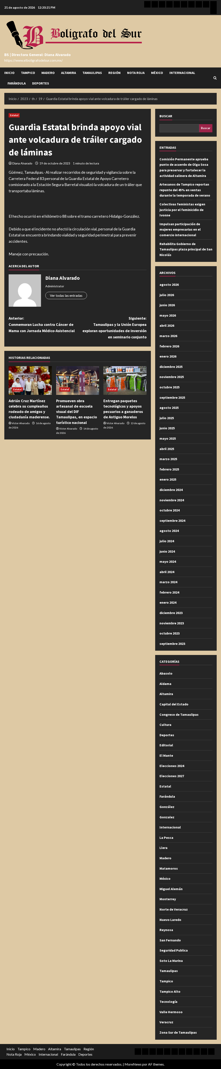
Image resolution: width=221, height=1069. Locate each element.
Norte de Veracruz (173, 909)
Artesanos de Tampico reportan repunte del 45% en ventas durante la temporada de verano (184, 189)
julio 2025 (166, 418)
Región (114, 72)
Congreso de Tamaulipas (179, 714)
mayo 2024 (167, 561)
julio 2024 (166, 541)
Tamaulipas (92, 72)
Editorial (166, 745)
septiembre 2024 (172, 520)
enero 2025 (167, 479)
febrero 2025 (169, 469)
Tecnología (168, 1001)
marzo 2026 (168, 336)
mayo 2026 (167, 315)
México (157, 72)
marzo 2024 (168, 582)
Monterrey (167, 899)
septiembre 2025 (172, 397)
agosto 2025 (169, 407)
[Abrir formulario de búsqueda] (215, 78)
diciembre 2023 (171, 613)
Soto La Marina (171, 960)
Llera (163, 848)
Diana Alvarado (22, 163)
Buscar (165, 116)
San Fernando (170, 940)
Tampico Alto (169, 991)
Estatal (14, 115)
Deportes (40, 83)
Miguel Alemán (171, 889)
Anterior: (42, 324)
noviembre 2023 (171, 623)
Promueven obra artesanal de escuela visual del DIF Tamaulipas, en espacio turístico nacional (76, 411)
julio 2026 (166, 295)
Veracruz (166, 1022)
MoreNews (133, 1064)
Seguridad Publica (173, 950)
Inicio (9, 72)
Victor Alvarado (21, 423)
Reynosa (166, 930)
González (166, 807)
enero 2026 (167, 356)
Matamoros (168, 868)
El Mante (166, 755)
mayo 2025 (167, 438)
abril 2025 (166, 449)
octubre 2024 (169, 510)
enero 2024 (167, 602)
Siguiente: (114, 327)
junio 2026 (167, 305)
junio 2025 (167, 428)
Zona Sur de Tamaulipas (178, 1032)
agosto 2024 (169, 530)
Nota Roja (136, 72)
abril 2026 (166, 325)
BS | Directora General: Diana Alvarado (37, 54)
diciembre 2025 (171, 366)
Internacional (182, 72)
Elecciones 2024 (171, 766)
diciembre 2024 (171, 490)
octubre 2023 (169, 633)
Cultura (165, 724)
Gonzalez (166, 817)
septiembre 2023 (172, 643)
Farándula (17, 83)
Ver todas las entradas (66, 295)
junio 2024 (167, 551)
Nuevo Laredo (170, 919)
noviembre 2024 (171, 500)
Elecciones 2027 (171, 776)
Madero (48, 72)
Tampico (28, 72)
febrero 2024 (169, 592)
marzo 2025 (168, 459)
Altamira (68, 72)
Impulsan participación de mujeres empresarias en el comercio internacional (180, 229)
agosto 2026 (169, 284)
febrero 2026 (169, 346)
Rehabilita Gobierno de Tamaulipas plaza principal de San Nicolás (185, 249)
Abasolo (165, 673)
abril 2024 (166, 572)
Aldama (165, 683)
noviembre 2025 (171, 377)
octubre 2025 (169, 387)
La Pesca (166, 837)
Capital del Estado (173, 704)
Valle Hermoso (171, 1012)
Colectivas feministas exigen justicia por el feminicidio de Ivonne (182, 209)
